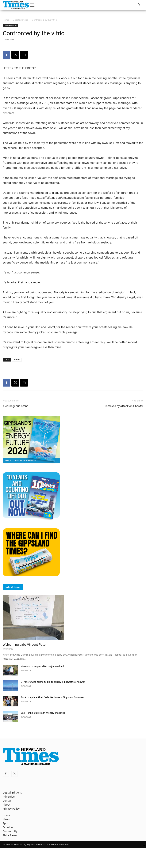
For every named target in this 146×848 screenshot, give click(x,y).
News (6, 819)
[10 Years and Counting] (31, 519)
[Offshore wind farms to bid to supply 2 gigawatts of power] (10, 685)
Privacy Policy (11, 808)
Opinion (8, 827)
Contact (7, 800)
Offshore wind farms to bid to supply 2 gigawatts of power (53, 682)
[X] (15, 55)
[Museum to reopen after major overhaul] (10, 670)
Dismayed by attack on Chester (123, 406)
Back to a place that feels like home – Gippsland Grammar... (53, 697)
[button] (32, 5)
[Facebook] (6, 55)
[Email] (24, 55)
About (6, 804)
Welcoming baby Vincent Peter (25, 644)
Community (10, 831)
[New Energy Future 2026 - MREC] (31, 463)
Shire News (10, 835)
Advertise (9, 796)
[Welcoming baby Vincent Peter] (73, 617)
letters (17, 359)
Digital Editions (12, 792)
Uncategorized (20, 19)
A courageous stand (15, 406)
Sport (6, 823)
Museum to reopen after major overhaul (42, 666)
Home (6, 19)
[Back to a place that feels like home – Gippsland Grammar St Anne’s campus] (10, 701)
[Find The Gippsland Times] (31, 575)
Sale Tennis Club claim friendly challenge (43, 713)
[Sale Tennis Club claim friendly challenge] (10, 716)
